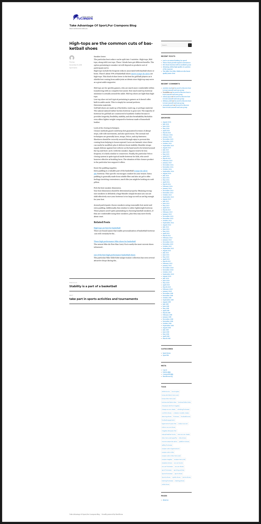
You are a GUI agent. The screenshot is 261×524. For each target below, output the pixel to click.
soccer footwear (167, 466)
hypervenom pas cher (169, 423)
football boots (185, 416)
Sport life (166, 355)
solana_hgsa (167, 97)
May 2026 (166, 128)
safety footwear (167, 445)
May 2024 (166, 180)
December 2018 (168, 319)
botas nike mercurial (168, 398)
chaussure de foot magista (170, 406)
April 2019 (166, 310)
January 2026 (167, 137)
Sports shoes (166, 477)
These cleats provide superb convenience (177, 63)
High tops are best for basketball (107, 228)
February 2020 (168, 289)
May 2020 (166, 283)
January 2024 (167, 188)
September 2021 (168, 248)
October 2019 (167, 298)
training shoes (179, 481)
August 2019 (167, 302)
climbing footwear (183, 409)
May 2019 (166, 308)
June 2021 (166, 255)
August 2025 (167, 148)
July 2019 (166, 304)
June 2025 (166, 152)
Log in (165, 370)
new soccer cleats (184, 434)
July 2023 (166, 201)
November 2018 (168, 321)
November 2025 (168, 141)
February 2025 (167, 161)
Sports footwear (167, 473)
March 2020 (167, 287)
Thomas (72, 62)
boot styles (175, 391)
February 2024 (168, 186)
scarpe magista (167, 459)
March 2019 (166, 313)
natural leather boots (169, 434)
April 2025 (166, 156)
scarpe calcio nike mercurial (171, 456)
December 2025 (168, 139)
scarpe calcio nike (168, 452)
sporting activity (179, 470)
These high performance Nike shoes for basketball (115, 241)
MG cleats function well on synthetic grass (177, 65)
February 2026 (168, 135)
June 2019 (166, 306)
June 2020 (166, 280)
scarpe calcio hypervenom (171, 448)
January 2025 (167, 163)
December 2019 (168, 293)
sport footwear (167, 470)
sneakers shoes (167, 463)
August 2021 (167, 250)
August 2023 (167, 199)
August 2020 (167, 276)
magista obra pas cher (169, 431)
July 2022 (166, 227)
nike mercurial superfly (169, 438)
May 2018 (166, 334)
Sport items (73, 68)
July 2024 (166, 176)
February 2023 (168, 212)
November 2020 (168, 270)
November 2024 (168, 167)
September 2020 (168, 274)
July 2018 (166, 330)
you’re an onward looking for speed (175, 60)
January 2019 (167, 317)
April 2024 (166, 182)
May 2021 (166, 257)
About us (165, 500)
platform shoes (184, 441)
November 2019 (168, 295)
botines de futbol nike (169, 402)
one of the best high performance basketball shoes (114, 255)
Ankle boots (166, 391)
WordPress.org (168, 376)
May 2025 (166, 154)
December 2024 (168, 165)
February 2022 (168, 238)
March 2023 (167, 210)
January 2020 (167, 291)
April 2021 (166, 259)
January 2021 (167, 265)
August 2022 (167, 225)
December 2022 (168, 216)
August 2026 (167, 122)
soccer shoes (179, 466)
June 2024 (166, 178)
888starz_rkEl (167, 101)
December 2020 (168, 268)
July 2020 (166, 278)
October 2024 (167, 169)
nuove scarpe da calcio (140, 74)
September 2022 (168, 223)
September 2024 (168, 171)
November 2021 (168, 244)
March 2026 (167, 133)
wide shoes (165, 484)
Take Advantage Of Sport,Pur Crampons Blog (102, 25)
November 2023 (168, 193)
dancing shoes (166, 416)
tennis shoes (186, 477)
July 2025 (166, 150)
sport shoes (178, 473)
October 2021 (167, 246)
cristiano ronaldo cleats (181, 413)
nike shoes (182, 438)
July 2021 (166, 253)
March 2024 (167, 184)
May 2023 (166, 205)
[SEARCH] (190, 45)
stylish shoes (176, 477)
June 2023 (166, 203)
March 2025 (167, 158)
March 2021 (166, 261)
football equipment (168, 420)
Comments (168, 374)
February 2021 (167, 263)
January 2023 (167, 214)
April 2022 (166, 233)
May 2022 (166, 231)
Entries (166, 372)
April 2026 (166, 131)
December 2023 (168, 191)
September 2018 (168, 325)
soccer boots (178, 463)
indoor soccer (183, 423)
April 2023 (166, 208)
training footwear (167, 481)
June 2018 (166, 332)
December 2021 (168, 242)
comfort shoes (166, 413)
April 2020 (166, 285)
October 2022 (167, 220)
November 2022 (168, 218)
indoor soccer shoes (168, 427)
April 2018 (166, 336)
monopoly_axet (168, 105)
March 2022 (167, 235)
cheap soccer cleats (168, 409)
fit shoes (176, 416)
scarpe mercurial (179, 459)
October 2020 (167, 272)
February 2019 (167, 315)
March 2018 (166, 338)
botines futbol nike (184, 402)
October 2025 (167, 143)
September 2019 (168, 300)
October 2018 (167, 323)
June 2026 (166, 126)
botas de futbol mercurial (170, 395)
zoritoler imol (167, 88)
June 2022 (166, 229)
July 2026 (166, 124)
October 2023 (167, 195)
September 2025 (168, 146)
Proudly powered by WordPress (112, 514)
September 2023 (168, 197)
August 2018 (167, 328)
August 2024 (167, 173)
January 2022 (167, 240)
